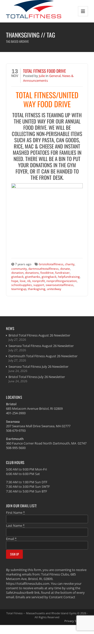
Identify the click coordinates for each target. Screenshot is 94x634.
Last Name (15, 525)
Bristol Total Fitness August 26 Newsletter (39, 335)
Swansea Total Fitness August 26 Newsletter (41, 346)
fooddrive (47, 272)
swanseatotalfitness (59, 285)
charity (69, 264)
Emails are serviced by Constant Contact (45, 597)
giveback (17, 276)
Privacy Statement (76, 621)
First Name (15, 512)
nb (29, 281)
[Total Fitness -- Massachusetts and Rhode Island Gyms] (33, 11)
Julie (42, 76)
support (38, 285)
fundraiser (62, 272)
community (19, 268)
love (23, 281)
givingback (49, 276)
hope (14, 281)
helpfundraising (69, 276)
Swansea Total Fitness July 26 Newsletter (38, 366)
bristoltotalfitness (51, 264)
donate (65, 268)
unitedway (54, 289)
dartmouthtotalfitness (43, 268)
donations (32, 272)
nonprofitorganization (61, 281)
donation (17, 272)
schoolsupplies (21, 285)
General (55, 76)
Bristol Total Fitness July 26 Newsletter (37, 376)
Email (11, 538)
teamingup (18, 289)
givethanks (32, 276)
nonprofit (38, 281)
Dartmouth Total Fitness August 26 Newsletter (43, 356)
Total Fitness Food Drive (44, 71)
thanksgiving (36, 289)
